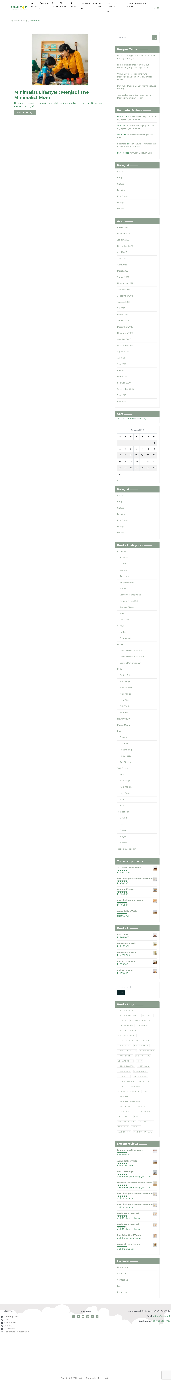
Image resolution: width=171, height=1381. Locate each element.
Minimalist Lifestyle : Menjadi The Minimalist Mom (51, 95)
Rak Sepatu (125, 756)
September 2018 (125, 389)
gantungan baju (127, 1031)
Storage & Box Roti (129, 601)
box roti (147, 1015)
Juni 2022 (121, 258)
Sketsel (123, 588)
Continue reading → (25, 112)
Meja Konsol (126, 688)
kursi (146, 1041)
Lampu (123, 570)
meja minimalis (126, 1081)
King (122, 824)
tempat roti (146, 1122)
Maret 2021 (122, 314)
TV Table (124, 712)
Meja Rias (124, 700)
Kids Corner (122, 196)
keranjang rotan (128, 1041)
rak (147, 1091)
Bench (123, 774)
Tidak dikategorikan (126, 849)
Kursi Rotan (147, 1051)
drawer (142, 1025)
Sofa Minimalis (126, 1122)
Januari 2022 (123, 277)
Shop (46, 3)
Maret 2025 (122, 227)
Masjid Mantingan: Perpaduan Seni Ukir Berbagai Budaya (136, 57)
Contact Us (122, 1280)
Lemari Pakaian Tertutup (132, 656)
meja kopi (124, 1076)
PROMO (64, 6)
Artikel (120, 171)
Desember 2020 (125, 327)
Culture (120, 184)
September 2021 (125, 296)
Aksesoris (121, 551)
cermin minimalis (140, 1020)
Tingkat (123, 843)
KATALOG (75, 6)
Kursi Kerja (125, 781)
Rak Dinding (126, 750)
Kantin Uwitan (97, 5)
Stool (122, 805)
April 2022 (122, 265)
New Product (123, 719)
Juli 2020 (121, 358)
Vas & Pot (124, 620)
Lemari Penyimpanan (130, 663)
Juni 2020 (121, 364)
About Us (121, 1273)
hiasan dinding (127, 1036)
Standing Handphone (130, 595)
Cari (121, 992)
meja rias (144, 1081)
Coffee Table (126, 675)
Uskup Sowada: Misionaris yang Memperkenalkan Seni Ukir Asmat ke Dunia (135, 77)
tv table (123, 1127)
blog (119, 177)
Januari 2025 (123, 240)
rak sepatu (144, 1112)
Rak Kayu (141, 1107)
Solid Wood (125, 638)
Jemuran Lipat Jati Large (142, 153)
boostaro (121, 144)
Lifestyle (121, 202)
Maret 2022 (122, 271)
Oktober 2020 (124, 339)
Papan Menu (123, 725)
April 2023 (122, 252)
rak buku (123, 1096)
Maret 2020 (122, 376)
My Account (123, 1292)
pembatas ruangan (129, 1091)
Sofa (122, 799)
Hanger (123, 564)
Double (123, 818)
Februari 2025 (123, 234)
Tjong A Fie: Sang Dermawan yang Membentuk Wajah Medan (134, 96)
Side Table (125, 706)
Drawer (123, 737)
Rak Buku (124, 743)
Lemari (120, 644)
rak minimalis (126, 1112)
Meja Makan (125, 694)
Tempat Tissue (127, 607)
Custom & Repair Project (136, 5)
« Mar (119, 480)
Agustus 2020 (123, 352)
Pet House (125, 576)
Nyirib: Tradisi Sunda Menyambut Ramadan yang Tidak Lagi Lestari (133, 66)
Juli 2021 (121, 308)
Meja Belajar (126, 1066)
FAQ (119, 1286)
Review (120, 209)
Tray (122, 613)
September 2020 (125, 345)
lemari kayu (143, 1056)
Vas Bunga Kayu (143, 1132)
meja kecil (124, 1071)
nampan (135, 1086)
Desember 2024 (125, 246)
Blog (55, 6)
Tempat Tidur (123, 812)
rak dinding (125, 1107)
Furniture (121, 190)
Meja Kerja (125, 681)
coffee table (126, 1025)
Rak (119, 731)
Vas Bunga (124, 1132)
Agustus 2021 (123, 302)
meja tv (122, 1086)
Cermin (120, 626)
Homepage (123, 1267)
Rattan (123, 632)
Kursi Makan (126, 787)
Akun (87, 3)
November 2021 (125, 283)
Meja (119, 669)
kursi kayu (124, 1046)
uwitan (136, 1127)
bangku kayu (125, 1010)
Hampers (124, 557)
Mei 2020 (121, 370)
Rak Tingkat (125, 762)
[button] (40, 9)
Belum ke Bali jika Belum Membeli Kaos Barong (136, 87)
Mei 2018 (121, 401)
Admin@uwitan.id (161, 1316)
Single (123, 836)
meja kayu (143, 1066)
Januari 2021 (123, 320)
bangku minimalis (128, 1015)
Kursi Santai (125, 793)
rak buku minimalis (129, 1101)
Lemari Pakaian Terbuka (131, 650)
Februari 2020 (124, 383)
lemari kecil (125, 1061)
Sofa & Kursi (123, 768)
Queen (123, 830)
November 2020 (125, 333)
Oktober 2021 (124, 289)
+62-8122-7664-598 (161, 1321)
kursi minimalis (127, 1051)
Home (34, 6)
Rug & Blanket (127, 582)
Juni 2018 (121, 395)
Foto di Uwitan (112, 5)
